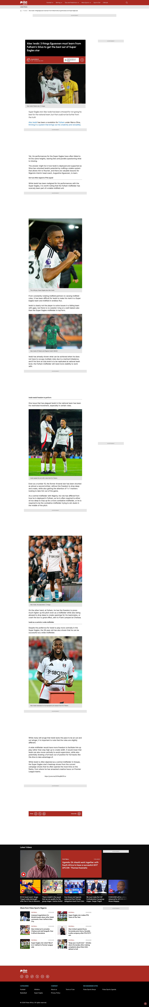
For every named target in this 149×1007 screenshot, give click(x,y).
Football (49, 2)
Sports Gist (97, 2)
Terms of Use (70, 989)
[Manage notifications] (145, 1003)
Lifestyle (105, 2)
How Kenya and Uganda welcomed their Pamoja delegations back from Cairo (74, 899)
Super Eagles (38, 993)
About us (54, 989)
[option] (30, 892)
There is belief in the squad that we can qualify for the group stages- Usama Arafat (52, 899)
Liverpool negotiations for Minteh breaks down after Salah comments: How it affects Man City (42, 918)
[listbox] (74, 891)
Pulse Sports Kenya (89, 989)
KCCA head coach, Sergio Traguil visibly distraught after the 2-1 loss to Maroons (30, 899)
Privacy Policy (55, 993)
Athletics (37, 989)
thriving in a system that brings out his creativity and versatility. (55, 125)
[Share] (82, 60)
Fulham (62, 122)
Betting (58, 2)
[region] (74, 891)
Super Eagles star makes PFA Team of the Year (78, 916)
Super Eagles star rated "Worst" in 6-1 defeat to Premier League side (42, 945)
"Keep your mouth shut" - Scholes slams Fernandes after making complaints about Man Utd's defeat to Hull (79, 946)
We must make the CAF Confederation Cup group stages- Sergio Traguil (95, 899)
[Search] (127, 2)
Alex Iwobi (33, 122)
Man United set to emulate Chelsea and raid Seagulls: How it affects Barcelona (42, 931)
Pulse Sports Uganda (109, 989)
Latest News (23, 7)
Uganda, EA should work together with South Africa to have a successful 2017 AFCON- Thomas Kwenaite (80, 865)
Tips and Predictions (71, 2)
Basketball (23, 993)
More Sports (85, 2)
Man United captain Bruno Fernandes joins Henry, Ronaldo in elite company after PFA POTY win (79, 932)
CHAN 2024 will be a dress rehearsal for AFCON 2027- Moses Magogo (118, 899)
